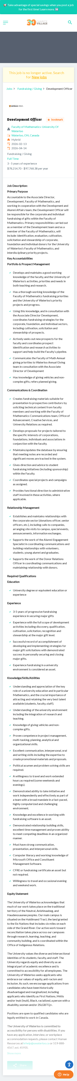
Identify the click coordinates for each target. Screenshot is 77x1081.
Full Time (13, 158)
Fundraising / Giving (29, 88)
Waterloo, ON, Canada (25, 135)
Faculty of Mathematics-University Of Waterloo (35, 129)
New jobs (39, 77)
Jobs (9, 88)
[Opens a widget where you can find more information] (63, 1074)
